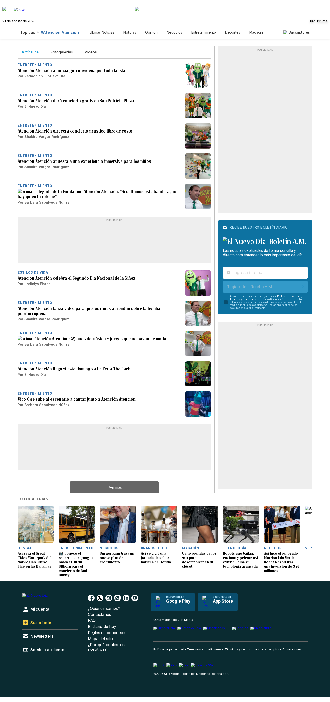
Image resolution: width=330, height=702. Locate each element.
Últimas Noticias (102, 32)
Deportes (232, 32)
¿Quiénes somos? (104, 608)
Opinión (151, 32)
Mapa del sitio (100, 638)
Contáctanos (99, 614)
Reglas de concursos (107, 632)
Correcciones (292, 649)
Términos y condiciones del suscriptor (252, 649)
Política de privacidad (168, 649)
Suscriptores (299, 32)
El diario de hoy (102, 626)
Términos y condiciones (204, 649)
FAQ (92, 620)
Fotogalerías (33, 499)
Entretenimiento (203, 32)
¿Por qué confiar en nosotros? (106, 647)
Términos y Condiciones (243, 299)
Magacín (256, 32)
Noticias (129, 32)
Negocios (174, 32)
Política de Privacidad (289, 296)
